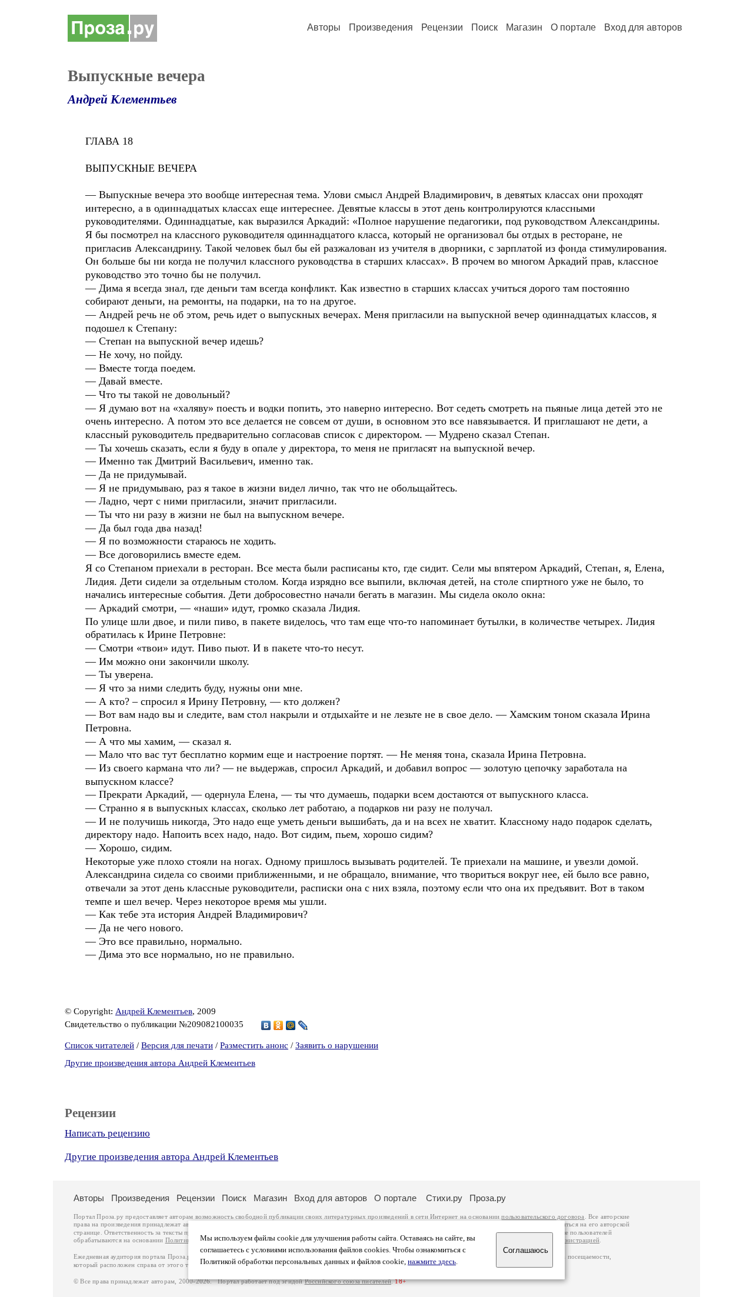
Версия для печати (177, 1045)
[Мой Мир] (291, 1025)
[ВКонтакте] (266, 1025)
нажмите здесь (432, 1262)
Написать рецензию (107, 1133)
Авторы (324, 27)
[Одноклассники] (278, 1025)
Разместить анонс (254, 1045)
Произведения (381, 27)
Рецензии (442, 27)
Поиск (484, 27)
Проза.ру (487, 1198)
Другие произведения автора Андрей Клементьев (160, 1063)
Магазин (524, 27)
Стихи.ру (444, 1198)
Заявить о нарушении (336, 1045)
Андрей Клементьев (122, 99)
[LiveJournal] (303, 1025)
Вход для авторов (643, 27)
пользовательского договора (542, 1217)
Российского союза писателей (348, 1281)
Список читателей (99, 1045)
